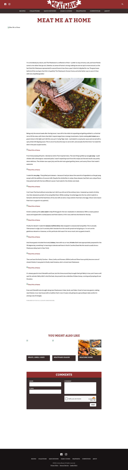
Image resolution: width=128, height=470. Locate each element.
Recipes (33, 458)
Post (93, 405)
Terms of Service (64, 465)
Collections (42, 458)
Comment (67, 381)
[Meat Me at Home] (64, 128)
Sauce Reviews (54, 458)
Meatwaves (76, 458)
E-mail (31, 388)
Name (31, 381)
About (95, 458)
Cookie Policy (73, 465)
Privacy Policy (54, 465)
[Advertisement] (64, 44)
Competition (86, 458)
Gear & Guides (65, 458)
